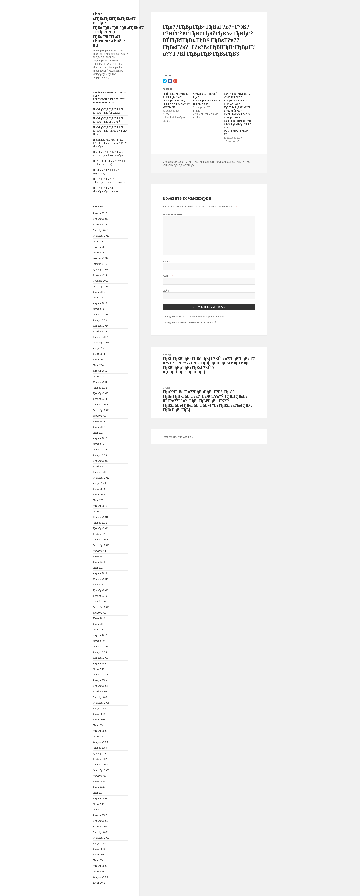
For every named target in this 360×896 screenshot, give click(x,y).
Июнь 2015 (99, 292)
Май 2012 (98, 500)
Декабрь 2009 (100, 657)
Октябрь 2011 (100, 539)
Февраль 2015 (100, 314)
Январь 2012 (100, 522)
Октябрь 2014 (100, 337)
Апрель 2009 (100, 663)
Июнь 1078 (99, 882)
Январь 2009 (100, 680)
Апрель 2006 (100, 865)
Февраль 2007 (100, 809)
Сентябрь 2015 (101, 286)
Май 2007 (98, 792)
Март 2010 (99, 640)
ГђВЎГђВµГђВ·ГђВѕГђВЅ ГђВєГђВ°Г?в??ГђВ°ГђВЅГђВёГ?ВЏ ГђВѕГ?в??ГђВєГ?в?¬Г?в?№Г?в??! (176, 100)
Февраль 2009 (100, 674)
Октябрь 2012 (100, 472)
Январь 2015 (100, 320)
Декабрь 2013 (100, 393)
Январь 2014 (100, 387)
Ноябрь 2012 (100, 466)
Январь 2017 (100, 213)
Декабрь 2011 (100, 528)
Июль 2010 (99, 618)
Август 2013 (99, 415)
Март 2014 (99, 376)
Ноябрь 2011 (100, 533)
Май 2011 (98, 567)
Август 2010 (99, 612)
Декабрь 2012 (100, 460)
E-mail (168, 276)
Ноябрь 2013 (100, 398)
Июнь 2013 (99, 427)
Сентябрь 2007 (101, 770)
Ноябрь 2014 (100, 331)
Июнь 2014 (99, 359)
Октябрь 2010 (100, 601)
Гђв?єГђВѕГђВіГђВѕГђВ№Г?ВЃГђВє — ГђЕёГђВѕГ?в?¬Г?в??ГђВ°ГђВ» (110, 143)
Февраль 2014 (100, 382)
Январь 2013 (100, 455)
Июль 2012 (99, 488)
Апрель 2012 (100, 505)
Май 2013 (98, 432)
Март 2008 (99, 736)
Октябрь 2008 (100, 697)
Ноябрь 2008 (100, 691)
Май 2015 (98, 297)
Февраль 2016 (100, 258)
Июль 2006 (99, 849)
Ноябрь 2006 (100, 826)
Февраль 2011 (100, 579)
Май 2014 (98, 365)
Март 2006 (99, 871)
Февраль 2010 (100, 646)
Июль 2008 (99, 714)
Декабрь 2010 (100, 590)
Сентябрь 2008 (101, 702)
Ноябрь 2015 (100, 275)
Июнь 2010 (99, 624)
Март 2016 (99, 252)
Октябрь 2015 (100, 280)
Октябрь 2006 (100, 832)
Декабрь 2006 (100, 820)
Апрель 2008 (100, 730)
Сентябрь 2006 (101, 837)
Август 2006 (99, 843)
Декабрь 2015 (100, 269)
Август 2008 (99, 708)
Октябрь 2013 (100, 404)
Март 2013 (99, 443)
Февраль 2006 (100, 877)
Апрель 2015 (100, 303)
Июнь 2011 (99, 562)
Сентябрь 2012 (101, 477)
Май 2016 (98, 241)
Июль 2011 (99, 556)
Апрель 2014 (100, 370)
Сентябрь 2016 (101, 235)
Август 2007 (99, 775)
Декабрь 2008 (100, 685)
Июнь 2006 (99, 854)
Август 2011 (99, 550)
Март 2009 (99, 669)
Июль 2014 (99, 353)
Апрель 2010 (100, 635)
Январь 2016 (100, 263)
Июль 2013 (99, 421)
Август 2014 (99, 348)
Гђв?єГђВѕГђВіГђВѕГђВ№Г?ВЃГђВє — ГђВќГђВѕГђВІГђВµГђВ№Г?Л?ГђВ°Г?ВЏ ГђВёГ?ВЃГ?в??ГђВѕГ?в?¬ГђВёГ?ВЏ (118, 29)
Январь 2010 (100, 652)
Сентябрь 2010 (101, 607)
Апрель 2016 (100, 247)
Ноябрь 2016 (100, 224)
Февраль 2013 (100, 449)
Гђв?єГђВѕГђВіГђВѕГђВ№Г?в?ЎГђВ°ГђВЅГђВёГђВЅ (214, 161)
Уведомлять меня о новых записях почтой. (191, 322)
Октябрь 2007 (100, 764)
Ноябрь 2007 (100, 759)
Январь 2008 (100, 747)
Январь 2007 (100, 815)
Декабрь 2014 (100, 325)
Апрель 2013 (100, 438)
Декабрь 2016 (100, 218)
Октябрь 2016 (100, 230)
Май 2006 (98, 860)
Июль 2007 (99, 781)
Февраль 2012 (100, 517)
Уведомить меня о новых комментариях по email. (195, 316)
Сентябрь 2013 (101, 410)
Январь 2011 (100, 584)
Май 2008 (98, 725)
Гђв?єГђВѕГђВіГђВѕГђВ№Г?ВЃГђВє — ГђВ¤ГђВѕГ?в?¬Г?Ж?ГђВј (110, 131)
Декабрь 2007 (100, 753)
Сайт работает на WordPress (179, 436)
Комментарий (172, 214)
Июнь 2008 (99, 719)
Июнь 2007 (99, 787)
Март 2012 (99, 511)
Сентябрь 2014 (101, 342)
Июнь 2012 (99, 494)
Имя (166, 261)
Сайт (166, 290)
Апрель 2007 (100, 798)
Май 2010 (98, 629)
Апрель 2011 (100, 573)
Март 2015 (99, 308)
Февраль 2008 (100, 742)
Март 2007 (99, 804)
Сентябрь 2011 (101, 545)
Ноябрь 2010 (100, 595)
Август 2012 (99, 483)
